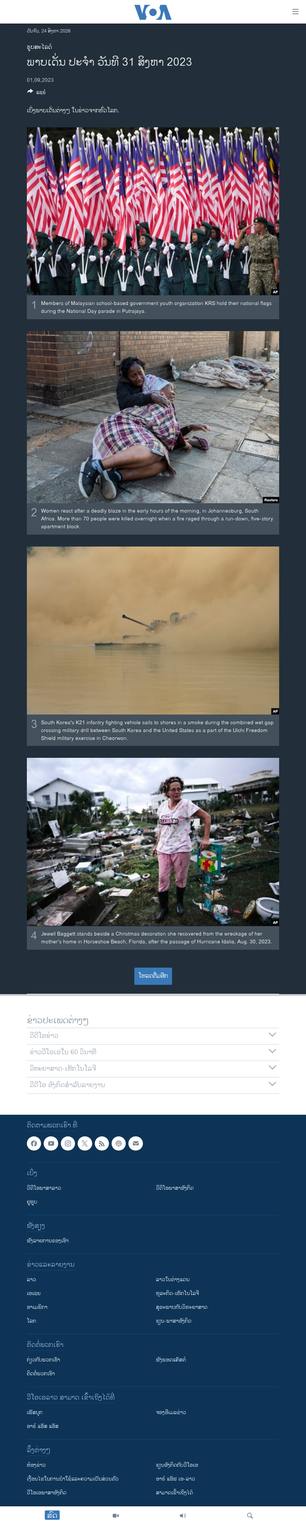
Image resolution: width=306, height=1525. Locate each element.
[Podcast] (119, 1143)
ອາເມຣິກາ (37, 1307)
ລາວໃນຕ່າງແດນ (173, 1279)
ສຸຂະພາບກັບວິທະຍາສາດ (181, 1307)
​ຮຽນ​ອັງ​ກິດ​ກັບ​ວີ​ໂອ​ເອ (177, 1465)
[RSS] (102, 1143)
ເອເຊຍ (34, 1293)
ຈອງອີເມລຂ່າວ (171, 1412)
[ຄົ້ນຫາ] (250, 1515)
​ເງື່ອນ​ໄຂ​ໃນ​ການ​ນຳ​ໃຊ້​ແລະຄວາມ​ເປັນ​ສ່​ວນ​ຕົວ (73, 1479)
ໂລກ (31, 1321)
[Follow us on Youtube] (51, 1143)
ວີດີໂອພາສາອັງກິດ (175, 1188)
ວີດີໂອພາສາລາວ (44, 1188)
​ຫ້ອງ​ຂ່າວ (36, 1465)
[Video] (115, 1515)
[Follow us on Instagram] (68, 1143)
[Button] (36, 93)
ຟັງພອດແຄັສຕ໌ (171, 1360)
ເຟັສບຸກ (35, 1412)
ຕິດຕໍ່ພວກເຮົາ (41, 1374)
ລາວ (31, 1279)
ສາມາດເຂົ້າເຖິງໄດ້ (174, 1493)
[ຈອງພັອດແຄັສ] (135, 1143)
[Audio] (183, 1515)
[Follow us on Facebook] (34, 1143)
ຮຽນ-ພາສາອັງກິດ (173, 1321)
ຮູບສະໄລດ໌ (39, 47)
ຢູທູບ (32, 1202)
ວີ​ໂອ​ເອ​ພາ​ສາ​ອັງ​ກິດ (46, 1493)
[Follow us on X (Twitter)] (85, 1143)
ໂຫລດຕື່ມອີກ (153, 976)
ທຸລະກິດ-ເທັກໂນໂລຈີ (177, 1293)
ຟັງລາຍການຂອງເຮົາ (48, 1241)
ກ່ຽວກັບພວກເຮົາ (43, 1360)
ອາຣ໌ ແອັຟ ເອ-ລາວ (175, 1479)
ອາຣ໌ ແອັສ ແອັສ (43, 1426)
